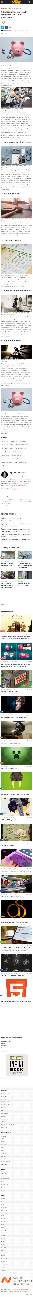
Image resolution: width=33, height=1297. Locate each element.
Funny (3, 1224)
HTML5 (3, 1150)
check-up (14, 441)
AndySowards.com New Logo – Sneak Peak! (14, 922)
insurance (6, 455)
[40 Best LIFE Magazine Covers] (16, 807)
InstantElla (4, 1045)
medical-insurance (20, 462)
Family (3, 1216)
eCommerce (5, 1102)
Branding (4, 1099)
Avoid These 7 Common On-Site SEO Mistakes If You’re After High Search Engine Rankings (15, 949)
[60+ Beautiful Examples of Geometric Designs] (16, 781)
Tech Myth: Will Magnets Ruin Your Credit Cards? (16, 871)
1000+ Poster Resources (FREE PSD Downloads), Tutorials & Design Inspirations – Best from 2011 (16, 637)
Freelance (4, 1113)
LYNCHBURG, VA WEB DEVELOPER (20, 1289)
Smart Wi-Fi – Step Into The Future (24, 584)
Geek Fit (4, 1233)
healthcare (6, 451)
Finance (3, 1110)
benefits (11, 227)
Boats (3, 1198)
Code (3, 1141)
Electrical (4, 1210)
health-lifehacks (21, 448)
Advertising (5, 1093)
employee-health (8, 444)
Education (4, 1207)
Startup (4, 1127)
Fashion (3, 1218)
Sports (3, 1267)
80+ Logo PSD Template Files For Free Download (16, 1001)
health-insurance (8, 448)
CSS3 (2, 1147)
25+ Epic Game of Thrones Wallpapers (12, 975)
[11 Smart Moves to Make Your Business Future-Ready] (25, 555)
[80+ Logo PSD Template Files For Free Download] (16, 988)
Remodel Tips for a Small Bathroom (7, 564)
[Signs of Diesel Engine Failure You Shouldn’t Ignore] (8, 575)
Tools (3, 1270)
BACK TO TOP (28, 1294)
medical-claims (7, 462)
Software (4, 1264)
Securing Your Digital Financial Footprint (14, 539)
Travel (3, 1273)
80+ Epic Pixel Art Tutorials (9, 692)
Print (3, 1190)
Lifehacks (17, 8)
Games (3, 1227)
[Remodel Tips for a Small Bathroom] (8, 555)
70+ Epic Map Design (7, 845)
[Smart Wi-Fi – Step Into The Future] (25, 575)
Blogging (4, 1096)
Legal (3, 1116)
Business (4, 8)
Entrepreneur (6, 1104)
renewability (4, 366)
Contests (4, 1173)
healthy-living (17, 451)
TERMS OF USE (10, 1293)
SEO (2, 1122)
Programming (5, 1161)
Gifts (3, 1236)
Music (3, 1256)
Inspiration (5, 1179)
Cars (2, 1204)
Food (3, 1221)
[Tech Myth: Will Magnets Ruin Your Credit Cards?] (16, 858)
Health (10, 8)
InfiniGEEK (4, 1043)
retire (8, 374)
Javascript (4, 1153)
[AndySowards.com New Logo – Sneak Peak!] (16, 909)
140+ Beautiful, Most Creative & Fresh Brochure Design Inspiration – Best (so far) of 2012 (15, 665)
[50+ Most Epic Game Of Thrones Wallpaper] (16, 705)
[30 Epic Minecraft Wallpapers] (16, 756)
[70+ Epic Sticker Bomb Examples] (16, 884)
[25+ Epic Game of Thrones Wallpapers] (16, 963)
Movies (3, 1253)
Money (3, 1250)
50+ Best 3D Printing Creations (10, 743)
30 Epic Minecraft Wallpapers (10, 768)
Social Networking (7, 1124)
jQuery (3, 1156)
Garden (3, 1230)
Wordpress (5, 1164)
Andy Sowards (7, 30)
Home (3, 1244)
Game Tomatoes (6, 1041)
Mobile (3, 1159)
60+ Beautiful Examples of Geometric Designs (15, 794)
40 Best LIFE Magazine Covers (10, 820)
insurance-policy (17, 455)
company (23, 441)
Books (3, 1201)
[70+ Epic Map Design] (16, 833)
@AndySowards (22, 485)
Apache (3, 1136)
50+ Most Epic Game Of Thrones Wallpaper (14, 717)
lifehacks (5, 459)
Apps (2, 1139)
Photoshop (5, 1187)
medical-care (16, 459)
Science (3, 1261)
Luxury (3, 1247)
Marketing (4, 1119)
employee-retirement (22, 444)
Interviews (5, 1181)
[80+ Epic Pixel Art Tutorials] (16, 679)
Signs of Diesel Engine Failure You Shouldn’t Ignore (7, 585)
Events (3, 1107)
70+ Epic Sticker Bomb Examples (11, 896)
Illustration (5, 1176)
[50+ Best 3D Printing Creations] (16, 730)
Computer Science (7, 1144)
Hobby (3, 1241)
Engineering (5, 1213)
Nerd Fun (4, 1258)
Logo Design (5, 1184)
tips (4, 466)
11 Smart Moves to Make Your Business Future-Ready (25, 565)
